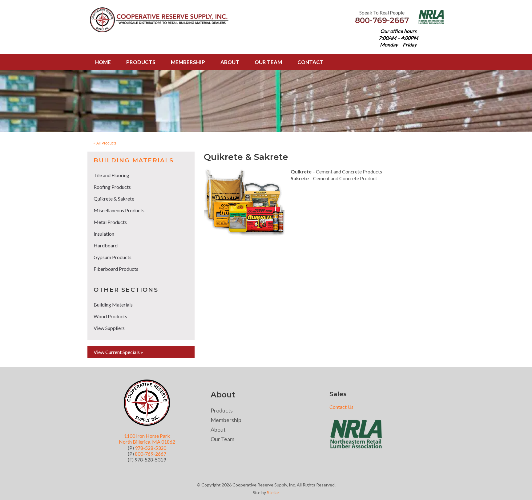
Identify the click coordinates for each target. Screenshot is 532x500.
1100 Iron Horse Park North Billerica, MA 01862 (147, 439)
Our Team (268, 62)
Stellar (273, 492)
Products (140, 62)
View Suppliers (109, 328)
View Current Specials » (118, 352)
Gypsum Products (112, 257)
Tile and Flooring (111, 175)
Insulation (104, 234)
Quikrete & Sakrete (114, 198)
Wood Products (110, 316)
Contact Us (341, 407)
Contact (310, 62)
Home (103, 62)
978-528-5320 (150, 448)
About (229, 62)
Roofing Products (112, 187)
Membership (188, 62)
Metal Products (110, 222)
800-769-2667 (382, 20)
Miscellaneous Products (119, 210)
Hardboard (106, 245)
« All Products (105, 143)
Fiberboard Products (116, 269)
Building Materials (134, 160)
